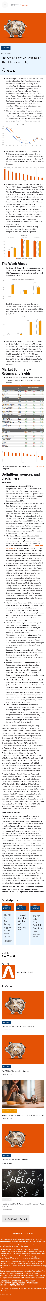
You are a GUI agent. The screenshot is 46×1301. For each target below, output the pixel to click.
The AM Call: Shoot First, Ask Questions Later (37, 923)
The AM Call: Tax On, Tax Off (22, 919)
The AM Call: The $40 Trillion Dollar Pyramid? (18, 1026)
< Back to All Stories (15, 1219)
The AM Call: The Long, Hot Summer (15, 1071)
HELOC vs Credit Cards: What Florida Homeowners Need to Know (23, 1205)
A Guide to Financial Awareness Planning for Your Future (23, 1115)
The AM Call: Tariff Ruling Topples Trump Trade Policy (7, 925)
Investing (6, 48)
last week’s (39, 466)
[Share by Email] (11, 71)
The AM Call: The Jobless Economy (15, 1159)
